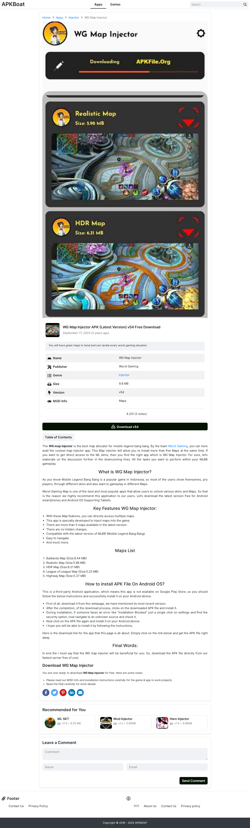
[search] (245, 4)
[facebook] (45, 692)
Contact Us (16, 806)
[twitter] (54, 692)
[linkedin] (71, 692)
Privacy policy (190, 806)
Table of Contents (58, 437)
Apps (98, 4)
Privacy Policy (38, 806)
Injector (124, 375)
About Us (150, 806)
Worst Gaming (178, 446)
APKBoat (13, 4)
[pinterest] (63, 692)
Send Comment (193, 781)
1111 (136, 806)
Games (115, 4)
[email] (80, 692)
